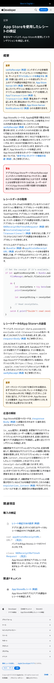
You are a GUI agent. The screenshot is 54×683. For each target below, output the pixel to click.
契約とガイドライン (32, 678)
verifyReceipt (13, 70)
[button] (35, 10)
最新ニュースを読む (8, 663)
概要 (6, 56)
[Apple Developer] (8, 10)
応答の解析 (9, 413)
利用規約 (5, 678)
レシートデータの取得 (15, 199)
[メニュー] (50, 10)
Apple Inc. (20, 675)
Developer (12, 609)
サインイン (44, 10)
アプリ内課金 (12, 612)
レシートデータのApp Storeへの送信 (24, 324)
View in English (26, 3)
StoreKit (39, 609)
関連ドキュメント (12, 578)
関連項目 (9, 504)
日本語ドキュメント (26, 609)
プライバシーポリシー (17, 678)
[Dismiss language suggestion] (49, 3)
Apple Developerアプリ (26, 663)
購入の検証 (9, 513)
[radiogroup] (11, 668)
